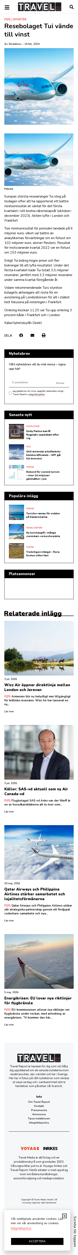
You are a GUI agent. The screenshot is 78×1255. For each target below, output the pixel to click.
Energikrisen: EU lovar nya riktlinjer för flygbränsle (38, 1001)
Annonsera (39, 1114)
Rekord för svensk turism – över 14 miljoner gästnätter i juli (43, 475)
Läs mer (9, 711)
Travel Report (34, 528)
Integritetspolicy (39, 1122)
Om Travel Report (39, 1102)
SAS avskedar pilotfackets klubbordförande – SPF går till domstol (43, 455)
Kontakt (39, 1106)
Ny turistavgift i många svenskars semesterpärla (43, 534)
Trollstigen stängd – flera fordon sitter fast (42, 553)
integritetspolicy (36, 394)
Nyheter (19, 19)
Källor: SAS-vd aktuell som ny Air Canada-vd (36, 791)
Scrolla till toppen (75, 1231)
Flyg (28, 446)
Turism (30, 467)
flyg (7, 19)
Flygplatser (33, 426)
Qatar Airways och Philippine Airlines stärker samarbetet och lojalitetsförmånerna (34, 894)
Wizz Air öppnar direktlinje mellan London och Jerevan (37, 687)
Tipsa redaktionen (39, 1118)
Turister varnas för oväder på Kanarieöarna (43, 515)
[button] (21, 335)
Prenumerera (39, 1110)
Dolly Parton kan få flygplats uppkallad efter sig (42, 434)
